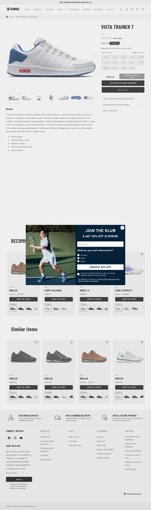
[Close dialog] (122, 228)
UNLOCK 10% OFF (100, 267)
